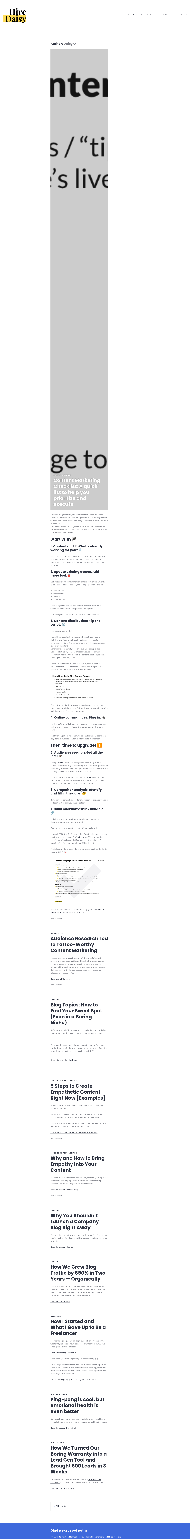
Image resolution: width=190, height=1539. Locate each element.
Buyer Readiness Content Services (140, 15)
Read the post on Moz (60, 1301)
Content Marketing (62, 475)
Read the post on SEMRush (62, 1488)
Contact (184, 15)
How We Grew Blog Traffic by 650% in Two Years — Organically (77, 1273)
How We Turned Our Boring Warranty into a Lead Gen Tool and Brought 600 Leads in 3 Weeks (78, 1460)
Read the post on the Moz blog (64, 1189)
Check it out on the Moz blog (63, 1060)
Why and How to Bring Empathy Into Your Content (77, 1164)
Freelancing (55, 1316)
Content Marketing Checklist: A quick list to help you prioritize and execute (76, 492)
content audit (62, 556)
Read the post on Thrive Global (64, 1428)
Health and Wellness (59, 1394)
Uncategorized (57, 933)
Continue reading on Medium (63, 1352)
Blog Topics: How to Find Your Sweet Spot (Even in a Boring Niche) (76, 1013)
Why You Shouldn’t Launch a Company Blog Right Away (74, 1221)
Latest (176, 15)
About (158, 15)
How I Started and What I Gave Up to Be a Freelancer (78, 1327)
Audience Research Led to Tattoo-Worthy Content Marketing (79, 944)
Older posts (61, 1506)
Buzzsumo (91, 777)
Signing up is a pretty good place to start (79, 1379)
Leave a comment (56, 918)
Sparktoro (58, 762)
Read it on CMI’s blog (60, 979)
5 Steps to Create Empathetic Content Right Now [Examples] (78, 1092)
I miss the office (81, 837)
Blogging (54, 999)
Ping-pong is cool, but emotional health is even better (77, 1405)
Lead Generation (57, 1443)
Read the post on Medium (61, 1247)
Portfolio (166, 15)
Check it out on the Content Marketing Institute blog (73, 1132)
